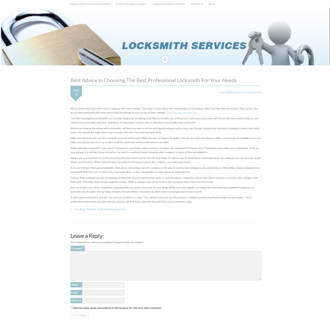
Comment (77, 248)
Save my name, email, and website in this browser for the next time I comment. (117, 307)
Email (75, 292)
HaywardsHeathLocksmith (240, 92)
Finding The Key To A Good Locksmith (90, 4)
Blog (212, 4)
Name (75, 284)
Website (76, 300)
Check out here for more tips (181, 112)
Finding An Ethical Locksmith (169, 4)
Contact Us (197, 4)
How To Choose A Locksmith (131, 4)
